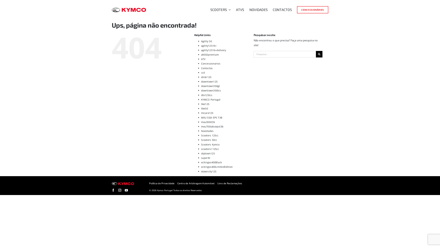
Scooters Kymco (210, 144)
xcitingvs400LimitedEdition (217, 166)
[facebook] (113, 190)
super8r (206, 158)
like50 (204, 108)
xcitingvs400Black (211, 162)
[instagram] (119, 190)
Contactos (207, 68)
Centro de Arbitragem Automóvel (196, 183)
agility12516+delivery (213, 50)
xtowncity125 (209, 171)
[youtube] (126, 190)
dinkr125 (206, 77)
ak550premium (210, 54)
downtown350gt (210, 86)
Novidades (207, 131)
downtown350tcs (211, 90)
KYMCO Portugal (211, 99)
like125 (205, 104)
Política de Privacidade (161, 183)
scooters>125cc (210, 149)
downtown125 (209, 81)
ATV (203, 59)
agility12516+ (209, 45)
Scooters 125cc (210, 135)
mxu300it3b (208, 122)
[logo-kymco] (129, 8)
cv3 (203, 72)
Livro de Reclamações (229, 183)
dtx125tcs (206, 95)
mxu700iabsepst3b (212, 126)
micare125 (207, 113)
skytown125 (208, 153)
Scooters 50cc (209, 140)
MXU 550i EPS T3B (211, 117)
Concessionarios (210, 63)
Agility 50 (206, 41)
